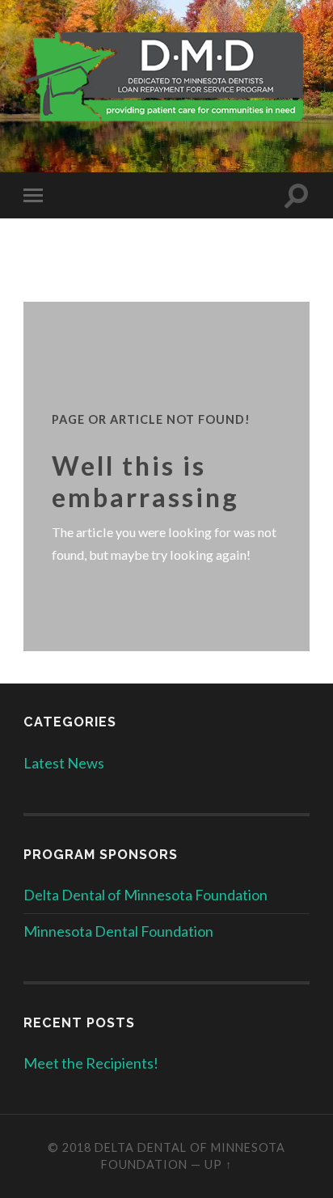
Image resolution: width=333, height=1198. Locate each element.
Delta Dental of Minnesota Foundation (145, 895)
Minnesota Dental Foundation (118, 931)
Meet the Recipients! (90, 1063)
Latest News (63, 763)
